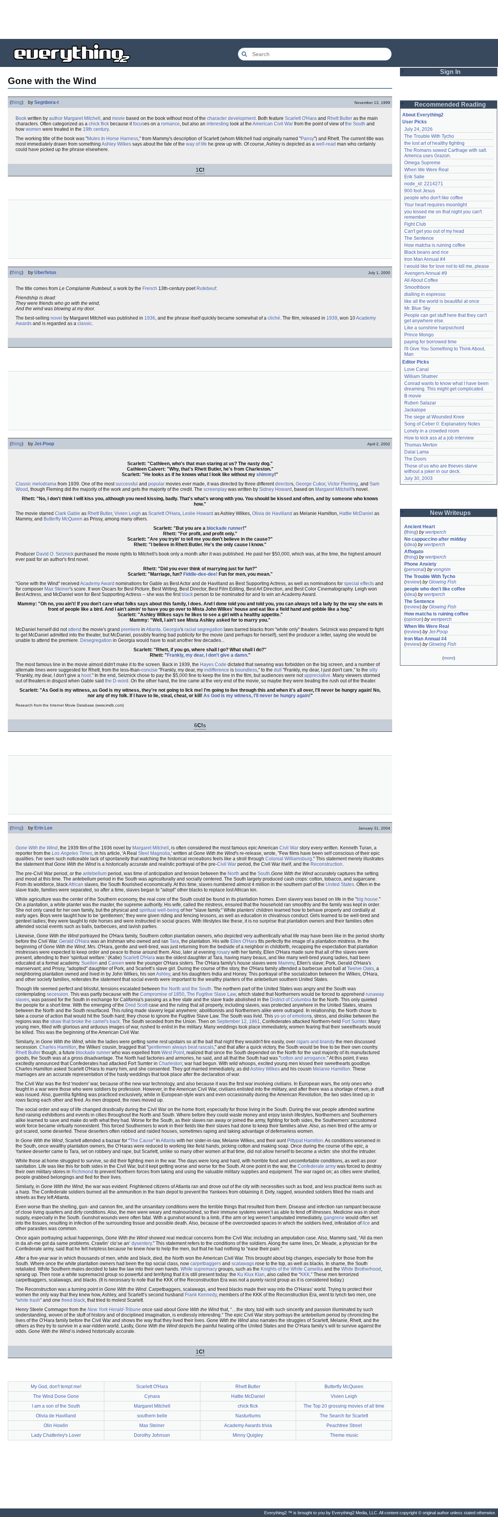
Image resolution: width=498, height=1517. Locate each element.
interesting (218, 124)
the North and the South (186, 988)
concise (149, 670)
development (242, 118)
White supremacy (199, 1269)
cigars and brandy (315, 1041)
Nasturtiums (248, 1416)
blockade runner (225, 528)
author (56, 118)
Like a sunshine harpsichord (434, 327)
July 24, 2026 (418, 129)
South (264, 873)
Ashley (163, 974)
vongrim (442, 569)
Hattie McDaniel (356, 513)
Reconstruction (326, 864)
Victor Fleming (343, 484)
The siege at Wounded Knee (434, 417)
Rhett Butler (339, 118)
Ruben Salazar (420, 403)
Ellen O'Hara (243, 941)
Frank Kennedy (201, 1294)
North (233, 873)
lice (366, 1223)
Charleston (170, 1063)
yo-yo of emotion (291, 1016)
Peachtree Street (344, 1425)
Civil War (283, 124)
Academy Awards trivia (248, 1425)
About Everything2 (423, 115)
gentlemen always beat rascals (181, 1047)
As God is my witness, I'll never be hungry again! (256, 695)
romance (170, 124)
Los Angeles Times (72, 853)
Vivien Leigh (127, 513)
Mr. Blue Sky (417, 308)
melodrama (44, 484)
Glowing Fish (442, 582)
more (449, 658)
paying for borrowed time (430, 342)
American (263, 124)
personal (415, 569)
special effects (359, 583)
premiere (130, 629)
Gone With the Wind (37, 848)
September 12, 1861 (238, 1021)
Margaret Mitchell (82, 118)
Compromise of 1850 (162, 994)
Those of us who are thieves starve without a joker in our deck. (441, 468)
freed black (73, 1300)
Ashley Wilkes (116, 144)
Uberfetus (45, 272)
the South (355, 124)
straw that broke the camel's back (85, 1021)
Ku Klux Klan (251, 1274)
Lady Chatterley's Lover (56, 1435)
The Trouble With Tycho (429, 136)
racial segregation (203, 629)
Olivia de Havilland (272, 513)
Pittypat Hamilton (305, 1140)
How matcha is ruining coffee (434, 245)
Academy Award (97, 583)
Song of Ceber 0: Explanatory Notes (442, 424)
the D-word (116, 681)
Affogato (413, 551)
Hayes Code (213, 664)
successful (127, 484)
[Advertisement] (249, 19)
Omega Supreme (422, 162)
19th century (96, 129)
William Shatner (421, 376)
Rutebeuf (206, 288)
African (75, 884)
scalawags (242, 1263)
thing (16, 102)
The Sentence (419, 238)
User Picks (414, 122)
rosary (223, 952)
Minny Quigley (248, 1435)
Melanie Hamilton (331, 1069)
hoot (86, 675)
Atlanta (153, 629)
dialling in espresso (424, 294)
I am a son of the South (56, 1406)
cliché (274, 318)
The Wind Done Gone (56, 1396)
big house (367, 899)
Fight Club (415, 224)
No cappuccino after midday (435, 539)
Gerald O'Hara (74, 941)
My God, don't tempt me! (56, 1386)
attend (74, 629)
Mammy (286, 963)
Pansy (307, 138)
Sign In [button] (450, 72)
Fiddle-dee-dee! (200, 574)
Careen (116, 963)
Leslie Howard (197, 513)
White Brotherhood (361, 1269)
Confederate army (317, 1166)
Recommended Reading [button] (450, 104)
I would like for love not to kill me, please (446, 266)
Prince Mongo (419, 335)
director (283, 484)
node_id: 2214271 (423, 183)
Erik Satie (414, 176)
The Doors (415, 459)
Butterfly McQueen (63, 519)
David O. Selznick (55, 554)
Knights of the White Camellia (292, 1269)
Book (21, 118)
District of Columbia (290, 999)
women (33, 129)
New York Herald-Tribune (114, 1309)
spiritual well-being (159, 910)
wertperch (435, 532)
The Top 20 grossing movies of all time (343, 1406)
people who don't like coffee (433, 197)
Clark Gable (67, 513)
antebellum (95, 873)
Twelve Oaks (360, 968)
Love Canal (416, 369)
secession (57, 994)
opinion (414, 619)
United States (340, 884)
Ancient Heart (419, 526)
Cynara (152, 1396)
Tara (174, 941)
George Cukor (310, 484)
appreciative (317, 675)
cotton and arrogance (303, 1058)
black (187, 594)
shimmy (265, 474)
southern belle (152, 1416)
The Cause (141, 1140)
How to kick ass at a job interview (439, 438)
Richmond (82, 1171)
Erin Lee (43, 828)
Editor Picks (415, 362)
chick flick (99, 124)
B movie (412, 396)
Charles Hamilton (57, 1047)
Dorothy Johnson (152, 1435)
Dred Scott (136, 1005)
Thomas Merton (420, 445)
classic (84, 323)
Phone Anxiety (420, 564)
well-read (326, 144)
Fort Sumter (354, 1021)
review (413, 582)
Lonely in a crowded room (431, 431)
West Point (172, 1052)
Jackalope (415, 410)
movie (118, 118)
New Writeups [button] (450, 513)
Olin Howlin (56, 1425)
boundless (246, 670)
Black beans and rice (426, 252)
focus (138, 124)
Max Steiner (57, 589)
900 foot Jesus (419, 190)
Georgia (171, 629)
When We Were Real (426, 169)
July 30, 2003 (418, 478)
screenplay (215, 489)
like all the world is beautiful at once (441, 301)
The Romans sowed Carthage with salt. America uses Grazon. (446, 153)
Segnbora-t (46, 102)
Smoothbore (417, 287)
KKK (305, 1274)
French (149, 288)
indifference (216, 670)
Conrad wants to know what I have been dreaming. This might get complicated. (447, 386)
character (217, 118)
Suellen (89, 963)
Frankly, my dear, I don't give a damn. (207, 655)
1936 (149, 318)
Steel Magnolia (154, 853)
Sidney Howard (275, 489)
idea (410, 544)
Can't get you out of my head (434, 231)
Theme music (344, 1435)
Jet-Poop (44, 443)
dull (278, 670)
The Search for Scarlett (344, 1416)
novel (56, 318)
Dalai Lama (416, 452)
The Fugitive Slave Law (211, 994)
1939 (331, 318)
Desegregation (96, 640)
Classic (23, 484)
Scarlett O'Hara (301, 118)
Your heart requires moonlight (435, 204)
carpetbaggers (205, 1263)
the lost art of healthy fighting (434, 143)
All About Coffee (421, 280)
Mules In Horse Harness (112, 138)
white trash (28, 1300)
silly (373, 670)
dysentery (142, 1243)
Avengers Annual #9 (425, 273)
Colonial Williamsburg (288, 858)
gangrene (334, 1217)
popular (156, 484)
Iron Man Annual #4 (424, 259)
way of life (196, 144)
